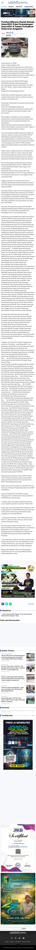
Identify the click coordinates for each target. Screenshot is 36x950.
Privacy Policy (26, 941)
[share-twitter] (6, 603)
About (7, 941)
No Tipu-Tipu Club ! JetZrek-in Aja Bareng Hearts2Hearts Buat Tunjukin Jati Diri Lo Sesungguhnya (13, 667)
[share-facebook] (2, 603)
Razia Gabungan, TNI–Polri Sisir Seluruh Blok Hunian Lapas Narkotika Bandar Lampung (13, 699)
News (3, 675)
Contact (12, 941)
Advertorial (19, 6)
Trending (4, 6)
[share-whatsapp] (10, 603)
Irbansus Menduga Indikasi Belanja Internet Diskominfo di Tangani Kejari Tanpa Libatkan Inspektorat (13, 678)
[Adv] (18, 744)
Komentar (31, 604)
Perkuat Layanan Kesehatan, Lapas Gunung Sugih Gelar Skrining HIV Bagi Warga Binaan (12, 689)
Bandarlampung (7, 653)
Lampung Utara (28, 6)
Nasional (11, 6)
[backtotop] (18, 945)
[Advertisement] (18, 635)
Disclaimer (18, 941)
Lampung (5, 664)
